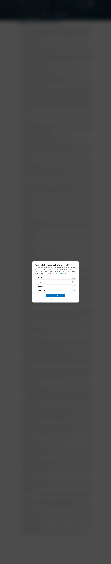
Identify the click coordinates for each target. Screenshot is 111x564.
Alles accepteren (51, 299)
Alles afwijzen (61, 299)
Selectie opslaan (55, 295)
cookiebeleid (63, 273)
